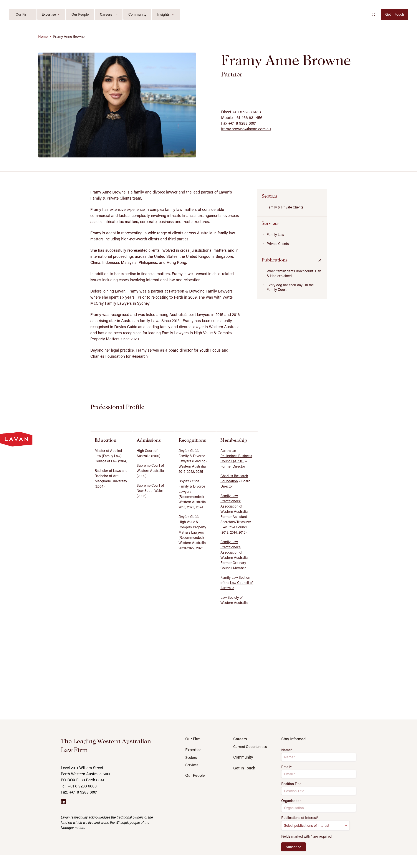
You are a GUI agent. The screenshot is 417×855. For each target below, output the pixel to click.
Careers (240, 739)
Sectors (191, 757)
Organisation (291, 801)
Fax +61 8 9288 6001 (239, 123)
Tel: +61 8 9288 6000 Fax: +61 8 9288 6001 (79, 789)
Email (286, 767)
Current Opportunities (250, 746)
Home (43, 36)
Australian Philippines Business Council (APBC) (236, 455)
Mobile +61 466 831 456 (241, 117)
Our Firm (192, 739)
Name (286, 750)
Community (243, 757)
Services (191, 764)
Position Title (291, 784)
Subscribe (293, 847)
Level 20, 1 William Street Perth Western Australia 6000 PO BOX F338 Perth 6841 (86, 773)
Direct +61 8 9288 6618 (241, 112)
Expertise (193, 750)
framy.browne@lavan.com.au (246, 129)
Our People (195, 775)
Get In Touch (244, 768)
